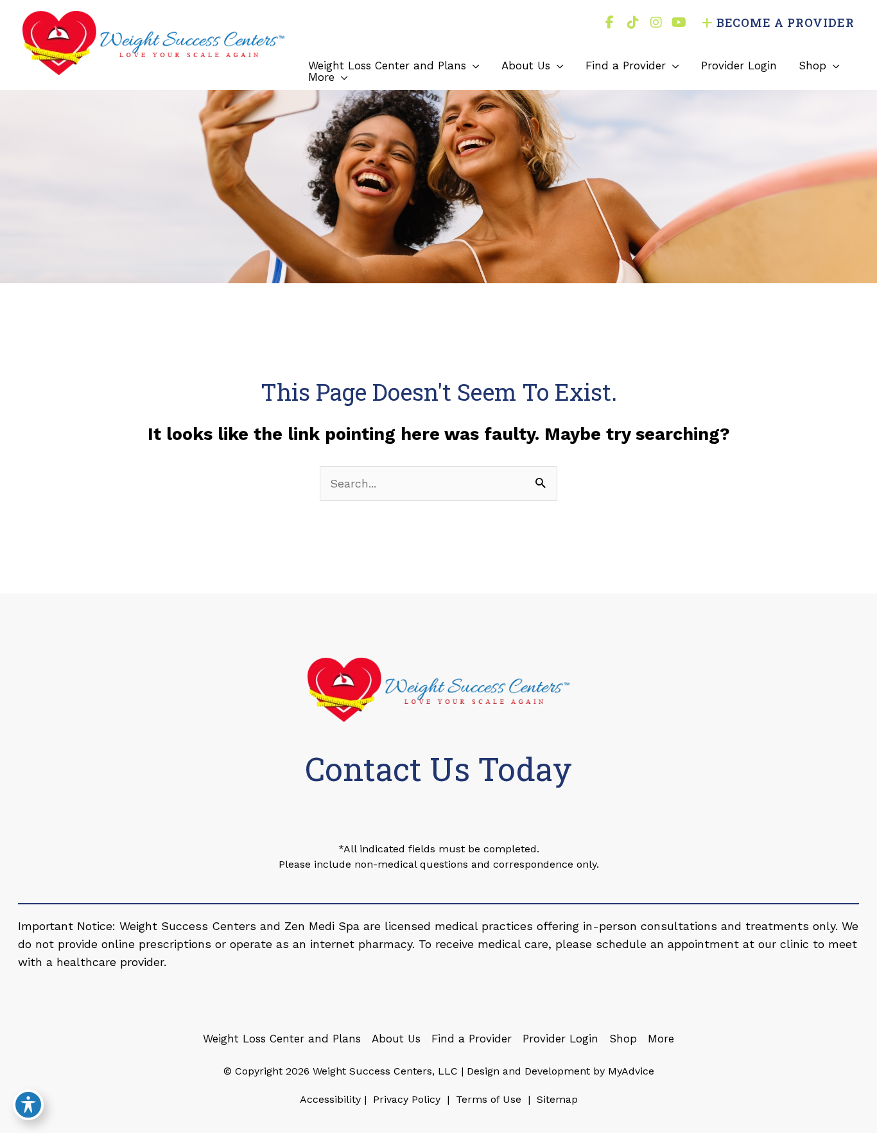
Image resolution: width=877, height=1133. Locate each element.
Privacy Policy (407, 1099)
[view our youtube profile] (679, 22)
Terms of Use (489, 1099)
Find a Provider (471, 1039)
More (661, 1039)
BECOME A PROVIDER (785, 22)
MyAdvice (629, 1071)
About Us (396, 1039)
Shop (623, 1039)
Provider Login (560, 1039)
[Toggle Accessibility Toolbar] (28, 1104)
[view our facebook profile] (610, 22)
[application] (473, 65)
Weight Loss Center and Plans (282, 1039)
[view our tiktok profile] (633, 22)
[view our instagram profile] (656, 22)
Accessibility (330, 1099)
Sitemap (556, 1099)
